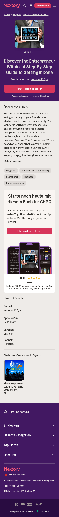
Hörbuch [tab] (18, 298)
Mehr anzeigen (12, 161)
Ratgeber (17, 14)
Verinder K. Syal (39, 79)
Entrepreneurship (15, 183)
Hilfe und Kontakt (19, 412)
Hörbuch (9, 343)
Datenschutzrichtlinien (30, 480)
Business (28, 176)
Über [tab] (6, 298)
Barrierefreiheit (11, 480)
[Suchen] (25, 6)
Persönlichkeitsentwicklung (36, 14)
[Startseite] (13, 6)
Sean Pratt (10, 321)
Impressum (10, 486)
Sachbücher (12, 176)
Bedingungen (48, 480)
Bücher (7, 14)
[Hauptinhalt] (54, 6)
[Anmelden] (31, 6)
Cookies (20, 486)
